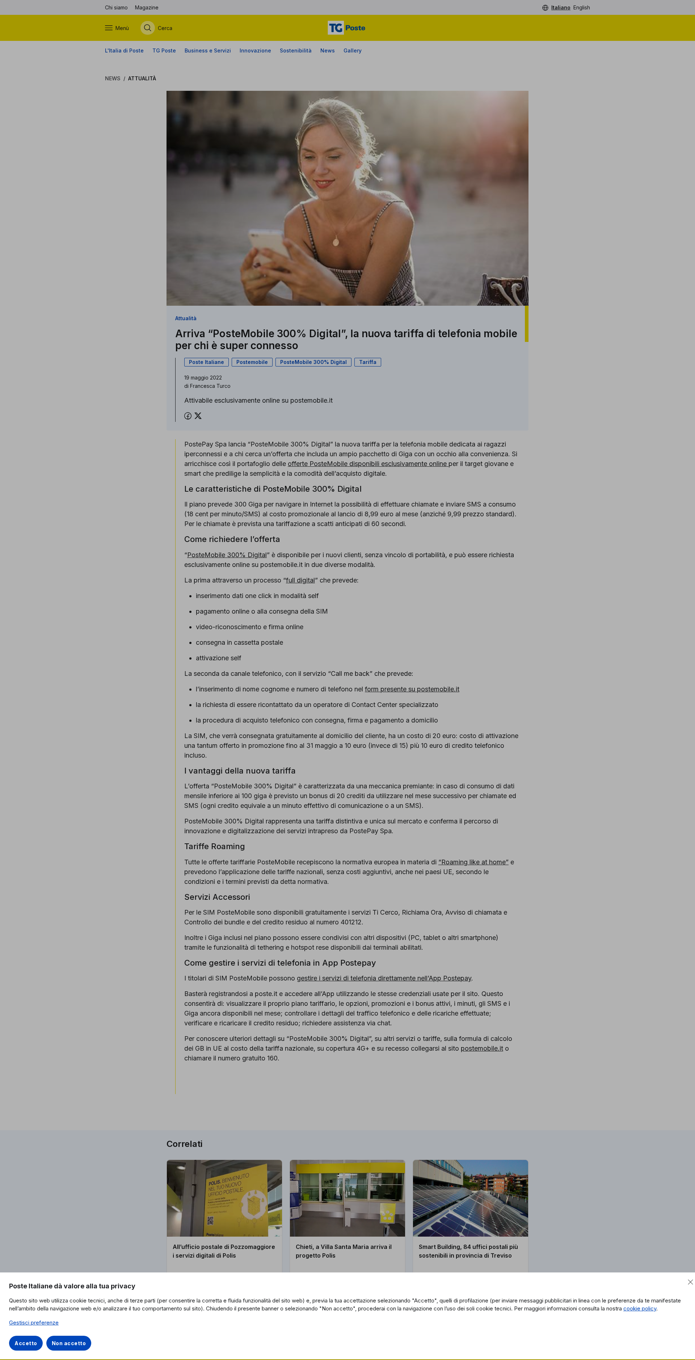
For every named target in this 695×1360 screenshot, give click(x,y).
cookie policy (639, 1308)
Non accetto (69, 1343)
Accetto (25, 1343)
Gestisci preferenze (34, 1322)
